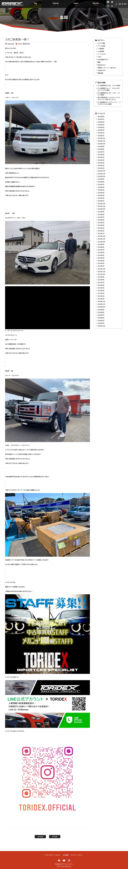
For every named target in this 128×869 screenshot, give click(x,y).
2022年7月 (101, 250)
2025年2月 (101, 165)
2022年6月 (101, 252)
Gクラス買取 (101, 43)
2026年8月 (101, 116)
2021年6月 (101, 285)
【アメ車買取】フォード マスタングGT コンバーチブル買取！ (108, 89)
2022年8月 (101, 247)
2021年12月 (101, 269)
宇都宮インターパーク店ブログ (107, 68)
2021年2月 (101, 296)
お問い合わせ (112, 6)
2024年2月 (101, 198)
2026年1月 (101, 135)
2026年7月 (101, 119)
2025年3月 (101, 163)
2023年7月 (101, 217)
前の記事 (40, 837)
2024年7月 (101, 184)
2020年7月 (101, 315)
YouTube (108, 2)
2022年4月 (101, 258)
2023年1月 (101, 233)
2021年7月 (101, 282)
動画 (99, 62)
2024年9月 (101, 179)
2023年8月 (101, 214)
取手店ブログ (26, 44)
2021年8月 (101, 280)
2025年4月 (101, 160)
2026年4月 (101, 127)
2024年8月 (101, 182)
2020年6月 (101, 318)
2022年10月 (101, 242)
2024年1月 (101, 201)
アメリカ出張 (101, 46)
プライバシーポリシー (76, 855)
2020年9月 (101, 310)
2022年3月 (101, 261)
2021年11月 (101, 271)
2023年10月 (101, 209)
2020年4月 (101, 323)
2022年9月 (101, 244)
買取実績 (100, 73)
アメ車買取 (101, 51)
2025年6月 (101, 154)
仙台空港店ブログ (103, 59)
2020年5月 (101, 320)
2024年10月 (101, 176)
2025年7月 (101, 152)
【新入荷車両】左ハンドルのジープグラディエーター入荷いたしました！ (108, 98)
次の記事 (55, 837)
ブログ (20, 44)
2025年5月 (101, 157)
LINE (112, 2)
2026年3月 (101, 130)
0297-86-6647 (123, 4)
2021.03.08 (11, 44)
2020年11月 (101, 304)
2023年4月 (101, 225)
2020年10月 (101, 307)
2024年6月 (101, 187)
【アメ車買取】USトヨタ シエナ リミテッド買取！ (108, 94)
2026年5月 (101, 125)
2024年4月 (101, 193)
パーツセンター (102, 54)
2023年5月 (101, 222)
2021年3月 (101, 293)
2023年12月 (101, 203)
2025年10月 (101, 144)
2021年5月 (101, 288)
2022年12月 (101, 236)
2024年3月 (101, 195)
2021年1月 (101, 299)
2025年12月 (101, 138)
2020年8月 (101, 312)
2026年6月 (101, 122)
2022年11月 (101, 239)
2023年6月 (101, 220)
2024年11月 (101, 174)
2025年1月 (101, 168)
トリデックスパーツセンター (53, 855)
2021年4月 (101, 290)
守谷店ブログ (102, 70)
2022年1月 (101, 266)
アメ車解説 (101, 48)
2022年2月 (101, 263)
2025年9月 (101, 146)
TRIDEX (12, 4)
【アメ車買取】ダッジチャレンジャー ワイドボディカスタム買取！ (108, 103)
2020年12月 (101, 301)
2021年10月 (101, 274)
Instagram (108, 6)
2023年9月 (101, 212)
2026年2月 (101, 133)
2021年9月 (101, 277)
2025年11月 (101, 141)
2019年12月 (101, 326)
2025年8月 (101, 149)
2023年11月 (101, 206)
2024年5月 (101, 190)
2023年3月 (101, 228)
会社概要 (65, 855)
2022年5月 (101, 255)
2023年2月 (101, 231)
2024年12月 (101, 171)
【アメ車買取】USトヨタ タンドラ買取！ (109, 85)
